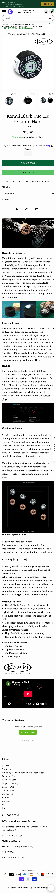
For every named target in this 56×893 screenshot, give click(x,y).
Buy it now (28, 172)
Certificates (8, 790)
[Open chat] (50, 887)
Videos (5, 797)
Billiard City (27, 887)
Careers (6, 801)
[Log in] (46, 11)
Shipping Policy (10, 783)
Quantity (28, 149)
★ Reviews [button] (54, 446)
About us (6, 769)
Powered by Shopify (41, 887)
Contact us (7, 793)
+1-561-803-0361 (9, 28)
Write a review (28, 732)
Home (11, 34)
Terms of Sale (9, 779)
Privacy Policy (9, 786)
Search (5, 765)
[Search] (50, 18)
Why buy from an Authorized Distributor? (23, 772)
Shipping (16, 137)
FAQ (4, 804)
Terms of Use (9, 776)
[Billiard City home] (28, 11)
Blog (4, 808)
